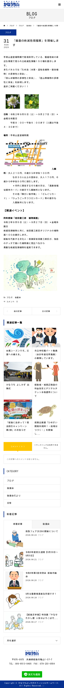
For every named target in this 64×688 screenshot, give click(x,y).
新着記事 (17, 524)
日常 (9, 503)
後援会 (18, 297)
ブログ (8, 32)
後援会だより (14, 496)
